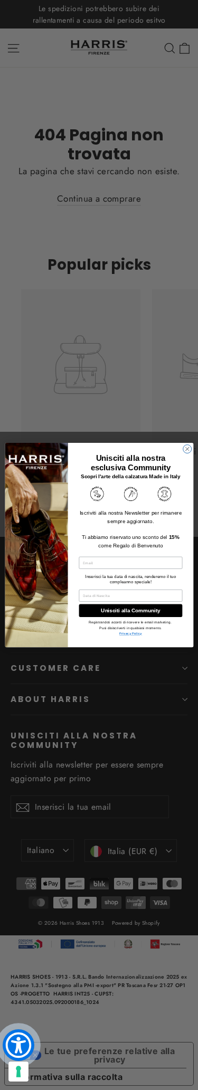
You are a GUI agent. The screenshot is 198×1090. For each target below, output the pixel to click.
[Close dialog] (187, 448)
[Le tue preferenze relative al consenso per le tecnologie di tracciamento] (18, 1071)
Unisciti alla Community (131, 610)
